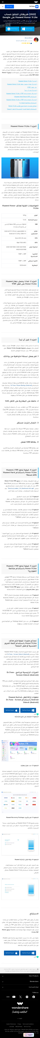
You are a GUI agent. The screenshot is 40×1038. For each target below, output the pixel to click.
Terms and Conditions (28, 1024)
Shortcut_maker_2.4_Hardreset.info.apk (21, 488)
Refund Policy (19, 1026)
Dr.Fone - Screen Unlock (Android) (18, 654)
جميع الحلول (32, 969)
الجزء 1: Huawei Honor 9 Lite (27, 81)
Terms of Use (27, 1026)
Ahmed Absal (28, 38)
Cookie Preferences (11, 1024)
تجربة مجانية (29, 29)
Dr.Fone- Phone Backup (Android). (21, 385)
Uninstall (11, 1026)
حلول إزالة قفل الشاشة (21, 40)
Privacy (19, 1024)
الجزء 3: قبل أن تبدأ (31, 90)
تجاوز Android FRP (9, 969)
